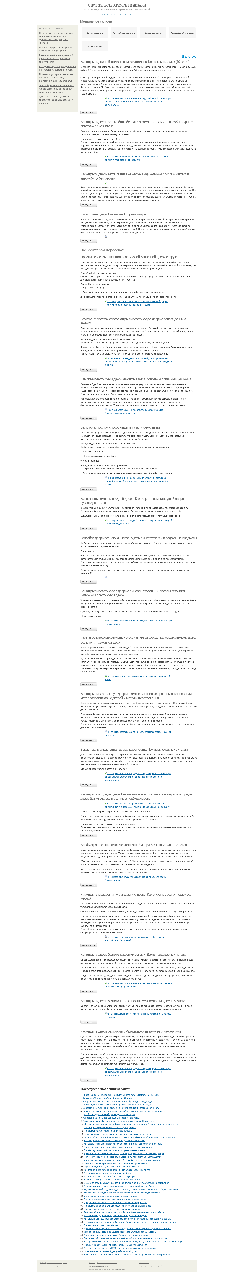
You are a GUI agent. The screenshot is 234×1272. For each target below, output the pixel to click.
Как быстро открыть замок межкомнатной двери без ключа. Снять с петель (134, 845)
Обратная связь (144, 1263)
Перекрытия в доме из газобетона (101, 1225)
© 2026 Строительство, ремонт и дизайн (53, 1263)
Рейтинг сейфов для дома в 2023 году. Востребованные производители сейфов (124, 1212)
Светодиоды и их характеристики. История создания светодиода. (117, 1235)
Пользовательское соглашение (107, 1263)
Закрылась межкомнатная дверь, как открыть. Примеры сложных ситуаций (134, 749)
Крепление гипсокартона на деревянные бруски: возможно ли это (117, 1169)
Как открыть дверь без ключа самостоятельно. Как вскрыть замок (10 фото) (134, 62)
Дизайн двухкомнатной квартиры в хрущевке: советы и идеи (114, 1150)
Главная (104, 14)
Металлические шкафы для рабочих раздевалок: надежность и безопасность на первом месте (131, 1124)
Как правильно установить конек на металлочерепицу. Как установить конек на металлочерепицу (133, 1241)
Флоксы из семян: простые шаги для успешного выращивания (115, 1163)
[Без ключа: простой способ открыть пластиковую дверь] (138, 481)
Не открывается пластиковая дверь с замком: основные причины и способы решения (127, 1254)
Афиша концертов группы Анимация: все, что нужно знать (113, 1166)
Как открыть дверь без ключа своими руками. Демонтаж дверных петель (133, 955)
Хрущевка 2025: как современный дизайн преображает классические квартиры (124, 1153)
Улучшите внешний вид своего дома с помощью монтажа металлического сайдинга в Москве (131, 1189)
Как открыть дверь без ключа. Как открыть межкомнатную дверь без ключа (134, 1001)
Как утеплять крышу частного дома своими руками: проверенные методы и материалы (127, 1218)
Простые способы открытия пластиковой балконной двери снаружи (129, 257)
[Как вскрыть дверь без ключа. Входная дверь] (138, 236)
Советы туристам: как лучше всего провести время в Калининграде (117, 1104)
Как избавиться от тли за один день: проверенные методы (112, 1117)
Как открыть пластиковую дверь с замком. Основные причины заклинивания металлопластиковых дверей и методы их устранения (135, 696)
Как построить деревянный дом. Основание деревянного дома (115, 1215)
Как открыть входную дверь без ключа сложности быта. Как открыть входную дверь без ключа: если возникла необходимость (136, 796)
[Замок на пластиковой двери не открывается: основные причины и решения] (138, 411)
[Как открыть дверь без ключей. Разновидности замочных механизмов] (138, 1072)
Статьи (127, 14)
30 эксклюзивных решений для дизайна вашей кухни (110, 1251)
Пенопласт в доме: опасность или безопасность (108, 1130)
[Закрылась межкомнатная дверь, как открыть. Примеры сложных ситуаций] (138, 777)
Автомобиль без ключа (124, 32)
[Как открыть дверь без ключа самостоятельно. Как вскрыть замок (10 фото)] (138, 101)
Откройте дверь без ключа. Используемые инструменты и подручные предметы (138, 538)
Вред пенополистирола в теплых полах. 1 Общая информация (115, 1202)
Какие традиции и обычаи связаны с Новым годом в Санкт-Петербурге (118, 1120)
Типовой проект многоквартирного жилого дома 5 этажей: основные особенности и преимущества (56, 88)
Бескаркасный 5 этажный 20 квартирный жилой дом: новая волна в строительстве (125, 1238)
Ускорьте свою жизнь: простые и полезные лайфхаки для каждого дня (118, 1101)
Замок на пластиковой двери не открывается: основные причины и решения (135, 379)
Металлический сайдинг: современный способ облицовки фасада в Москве (122, 1192)
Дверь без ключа (153, 32)
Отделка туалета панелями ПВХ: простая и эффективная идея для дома (120, 1248)
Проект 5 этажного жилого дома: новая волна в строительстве (115, 1199)
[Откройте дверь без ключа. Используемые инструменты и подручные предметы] (138, 577)
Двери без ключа (95, 32)
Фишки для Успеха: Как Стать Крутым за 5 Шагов (107, 1098)
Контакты (92, 1263)
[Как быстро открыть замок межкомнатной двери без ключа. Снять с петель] (138, 878)
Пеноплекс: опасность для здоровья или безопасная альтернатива (117, 1205)
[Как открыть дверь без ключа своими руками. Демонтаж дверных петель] (138, 985)
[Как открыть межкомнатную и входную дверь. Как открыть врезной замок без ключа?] (138, 938)
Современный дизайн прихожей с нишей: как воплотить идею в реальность (121, 1107)
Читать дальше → (88, 112)
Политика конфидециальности (99, 1266)
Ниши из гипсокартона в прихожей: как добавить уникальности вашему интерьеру (124, 1111)
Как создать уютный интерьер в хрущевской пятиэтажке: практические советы (123, 1143)
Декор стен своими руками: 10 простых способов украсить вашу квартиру (56, 99)
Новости (116, 14)
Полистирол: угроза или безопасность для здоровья (110, 1127)
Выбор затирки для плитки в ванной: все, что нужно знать (113, 1179)
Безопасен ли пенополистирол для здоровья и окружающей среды (117, 1133)
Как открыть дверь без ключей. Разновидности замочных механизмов (130, 1031)
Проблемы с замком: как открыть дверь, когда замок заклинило (115, 1244)
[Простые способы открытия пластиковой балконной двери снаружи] (138, 303)
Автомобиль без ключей (182, 32)
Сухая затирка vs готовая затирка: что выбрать (107, 1173)
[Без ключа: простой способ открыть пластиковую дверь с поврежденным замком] (138, 361)
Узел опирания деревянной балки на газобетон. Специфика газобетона (120, 1231)
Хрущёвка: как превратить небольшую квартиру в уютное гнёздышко (118, 1147)
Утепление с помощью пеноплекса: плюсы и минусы (110, 1195)
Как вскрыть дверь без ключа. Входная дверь (113, 214)
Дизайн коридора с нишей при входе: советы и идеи (109, 1114)
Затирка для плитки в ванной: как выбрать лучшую (109, 1176)
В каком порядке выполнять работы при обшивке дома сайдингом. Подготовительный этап (130, 1222)
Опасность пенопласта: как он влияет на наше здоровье (112, 1208)
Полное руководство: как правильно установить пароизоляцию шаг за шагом (123, 1156)
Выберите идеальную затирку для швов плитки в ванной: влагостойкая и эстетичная (126, 1182)
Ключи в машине (95, 46)
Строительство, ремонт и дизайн (117, 5)
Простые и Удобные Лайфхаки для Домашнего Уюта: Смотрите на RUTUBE (121, 1094)
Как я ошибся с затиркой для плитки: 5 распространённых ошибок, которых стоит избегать (129, 1137)
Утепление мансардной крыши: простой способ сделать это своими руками (122, 1160)
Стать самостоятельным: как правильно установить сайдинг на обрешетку (121, 1186)
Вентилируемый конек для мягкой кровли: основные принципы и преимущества (56, 58)
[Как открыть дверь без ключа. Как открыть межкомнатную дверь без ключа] (138, 1015)
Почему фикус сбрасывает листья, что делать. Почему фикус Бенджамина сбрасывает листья (56, 77)
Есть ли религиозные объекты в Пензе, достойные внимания (114, 1140)
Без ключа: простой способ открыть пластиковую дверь (120, 427)
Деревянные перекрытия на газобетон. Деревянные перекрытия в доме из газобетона (127, 1228)
